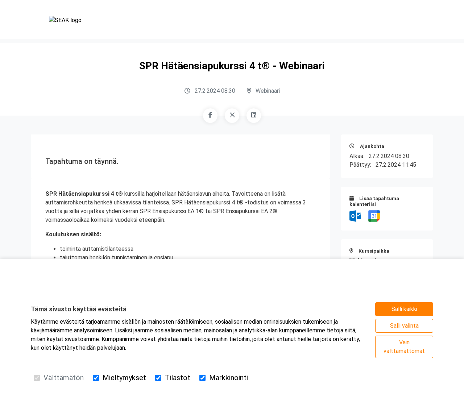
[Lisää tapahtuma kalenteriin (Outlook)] (355, 215)
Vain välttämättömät (404, 346)
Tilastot (177, 377)
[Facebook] (210, 115)
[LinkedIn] (253, 115)
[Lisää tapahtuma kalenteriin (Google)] (374, 215)
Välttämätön (64, 377)
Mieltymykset (124, 377)
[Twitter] (232, 115)
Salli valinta (404, 325)
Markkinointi (228, 377)
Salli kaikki (404, 309)
